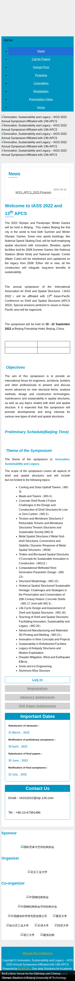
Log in (37, 680)
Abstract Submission (37, 697)
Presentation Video (41, 99)
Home (41, 51)
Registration (40, 91)
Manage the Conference (37, 953)
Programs (41, 75)
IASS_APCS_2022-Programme (35, 192)
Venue (41, 107)
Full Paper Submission (37, 706)
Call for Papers (41, 59)
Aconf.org (24, 968)
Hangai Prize (41, 67)
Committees (41, 83)
